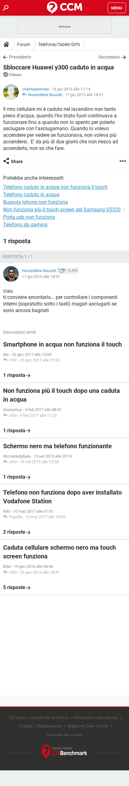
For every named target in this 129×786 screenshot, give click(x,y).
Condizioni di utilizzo (50, 717)
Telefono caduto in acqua (31, 195)
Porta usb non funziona (29, 217)
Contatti (26, 726)
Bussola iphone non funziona (35, 202)
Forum (23, 44)
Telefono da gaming (25, 225)
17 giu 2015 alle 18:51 (84, 94)
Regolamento (49, 726)
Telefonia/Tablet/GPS (59, 44)
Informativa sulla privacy (96, 717)
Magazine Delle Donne (87, 726)
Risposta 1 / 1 (18, 256)
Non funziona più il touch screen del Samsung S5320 (62, 210)
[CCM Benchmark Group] (64, 752)
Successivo (109, 56)
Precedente (20, 56)
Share (17, 161)
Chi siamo (18, 717)
